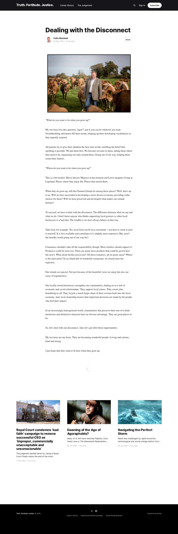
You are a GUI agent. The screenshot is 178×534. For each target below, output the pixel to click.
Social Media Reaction (114, 515)
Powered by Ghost (154, 513)
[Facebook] (96, 511)
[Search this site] (134, 5)
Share (128, 40)
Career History (67, 5)
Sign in (142, 5)
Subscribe (154, 5)
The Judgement (85, 5)
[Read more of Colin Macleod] (48, 39)
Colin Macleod (60, 38)
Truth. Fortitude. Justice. (35, 5)
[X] (92, 511)
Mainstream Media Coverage (92, 515)
